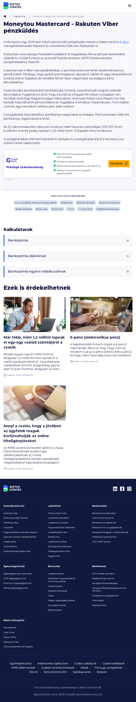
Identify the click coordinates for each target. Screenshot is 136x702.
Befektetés (99, 566)
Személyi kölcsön (14, 506)
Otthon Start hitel (57, 513)
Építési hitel (54, 536)
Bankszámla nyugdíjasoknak (107, 527)
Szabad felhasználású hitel (17, 551)
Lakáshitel (54, 506)
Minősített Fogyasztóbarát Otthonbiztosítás (61, 580)
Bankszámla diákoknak (27, 256)
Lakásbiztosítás (56, 573)
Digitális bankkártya (108, 209)
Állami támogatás (14, 620)
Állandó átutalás (86, 202)
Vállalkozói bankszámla (104, 536)
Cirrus (70, 209)
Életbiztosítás (55, 610)
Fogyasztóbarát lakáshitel (61, 527)
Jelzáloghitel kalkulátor (60, 546)
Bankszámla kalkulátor (104, 513)
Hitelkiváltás (10, 541)
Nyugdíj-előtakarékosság (105, 583)
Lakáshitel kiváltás (57, 541)
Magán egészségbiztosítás (61, 600)
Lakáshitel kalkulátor (58, 517)
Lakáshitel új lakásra (58, 522)
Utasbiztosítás (55, 586)
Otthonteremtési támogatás (18, 646)
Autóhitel (8, 527)
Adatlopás (66, 202)
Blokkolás (57, 209)
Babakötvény (99, 605)
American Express (109, 202)
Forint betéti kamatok (103, 573)
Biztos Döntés (12, 5)
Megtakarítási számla (103, 578)
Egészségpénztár (14, 566)
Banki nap (41, 209)
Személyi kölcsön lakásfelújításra (20, 536)
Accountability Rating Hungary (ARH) (35, 202)
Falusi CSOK (10, 637)
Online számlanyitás (102, 517)
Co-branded (85, 209)
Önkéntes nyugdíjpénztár (105, 595)
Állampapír (98, 600)
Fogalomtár (19, 16)
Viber (125, 42)
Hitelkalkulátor (11, 522)
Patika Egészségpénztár (16, 588)
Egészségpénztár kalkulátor (18, 573)
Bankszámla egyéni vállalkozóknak (37, 271)
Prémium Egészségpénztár (18, 583)
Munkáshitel (10, 627)
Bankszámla (18, 240)
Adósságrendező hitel (59, 551)
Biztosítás (54, 566)
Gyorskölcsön (10, 546)
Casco (51, 595)
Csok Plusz (9, 632)
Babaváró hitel (11, 642)
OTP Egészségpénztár (15, 578)
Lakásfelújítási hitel (57, 532)
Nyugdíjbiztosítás (57, 605)
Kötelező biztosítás (57, 590)
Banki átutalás (24, 209)
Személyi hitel (11, 513)
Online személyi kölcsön (16, 517)
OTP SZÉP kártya (101, 541)
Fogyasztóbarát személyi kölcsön (20, 532)
